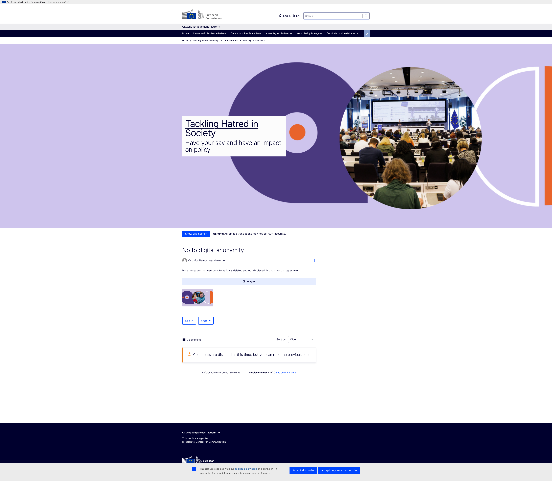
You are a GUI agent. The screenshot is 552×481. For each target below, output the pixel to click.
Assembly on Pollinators (279, 33)
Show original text (196, 233)
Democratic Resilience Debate (209, 33)
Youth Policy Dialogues (309, 33)
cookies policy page (246, 468)
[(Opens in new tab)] (197, 298)
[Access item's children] (357, 33)
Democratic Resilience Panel (246, 33)
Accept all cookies (303, 470)
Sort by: (282, 339)
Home (185, 33)
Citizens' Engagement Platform (199, 432)
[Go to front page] (205, 14)
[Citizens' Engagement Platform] (213, 460)
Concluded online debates (341, 33)
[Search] (366, 15)
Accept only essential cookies (339, 470)
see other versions (286, 372)
